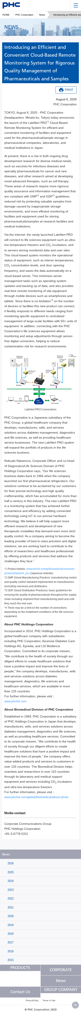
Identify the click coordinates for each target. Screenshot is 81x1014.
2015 (10, 960)
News (42, 14)
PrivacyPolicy (32, 1000)
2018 (10, 933)
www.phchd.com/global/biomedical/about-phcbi (36, 797)
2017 (10, 942)
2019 (10, 925)
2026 (10, 863)
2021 (10, 907)
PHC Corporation (24, 14)
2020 (10, 916)
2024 (10, 881)
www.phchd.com (15, 701)
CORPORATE (61, 970)
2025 (10, 872)
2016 (10, 951)
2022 (10, 898)
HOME (6, 14)
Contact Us (20, 991)
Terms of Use (49, 1000)
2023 (10, 889)
